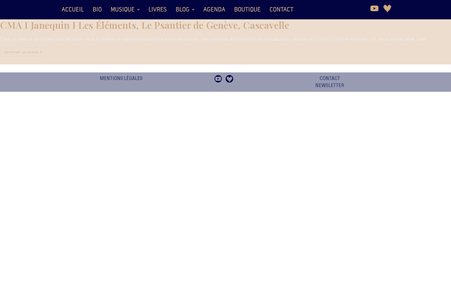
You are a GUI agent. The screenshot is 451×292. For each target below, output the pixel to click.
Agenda (214, 10)
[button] (125, 10)
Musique (123, 10)
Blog (182, 10)
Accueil (73, 10)
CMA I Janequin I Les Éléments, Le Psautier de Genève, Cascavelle (144, 25)
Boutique (247, 10)
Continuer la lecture (25, 51)
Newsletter (329, 85)
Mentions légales (121, 78)
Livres (158, 10)
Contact (281, 10)
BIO (97, 10)
